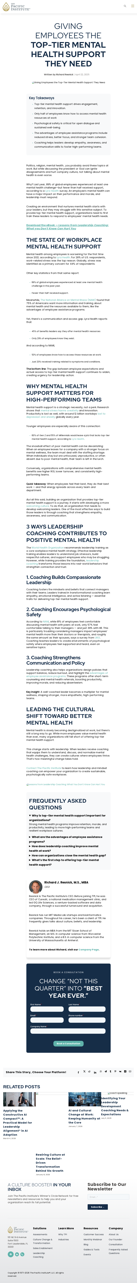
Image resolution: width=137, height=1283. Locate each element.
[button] (125, 7)
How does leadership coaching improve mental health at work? (63, 848)
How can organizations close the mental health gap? (69, 855)
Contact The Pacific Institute (43, 768)
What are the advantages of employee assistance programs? (65, 839)
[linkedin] (17, 1254)
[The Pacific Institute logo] (16, 3)
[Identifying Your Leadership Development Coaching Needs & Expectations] (117, 1093)
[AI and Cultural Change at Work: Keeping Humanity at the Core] (84, 1093)
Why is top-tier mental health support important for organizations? (67, 818)
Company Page (89, 950)
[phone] (22, 1254)
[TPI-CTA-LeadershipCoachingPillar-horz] (65, 785)
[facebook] (11, 1254)
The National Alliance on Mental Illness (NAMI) (68, 300)
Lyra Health (52, 190)
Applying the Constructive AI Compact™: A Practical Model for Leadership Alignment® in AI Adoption (17, 1123)
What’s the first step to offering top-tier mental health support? (64, 862)
